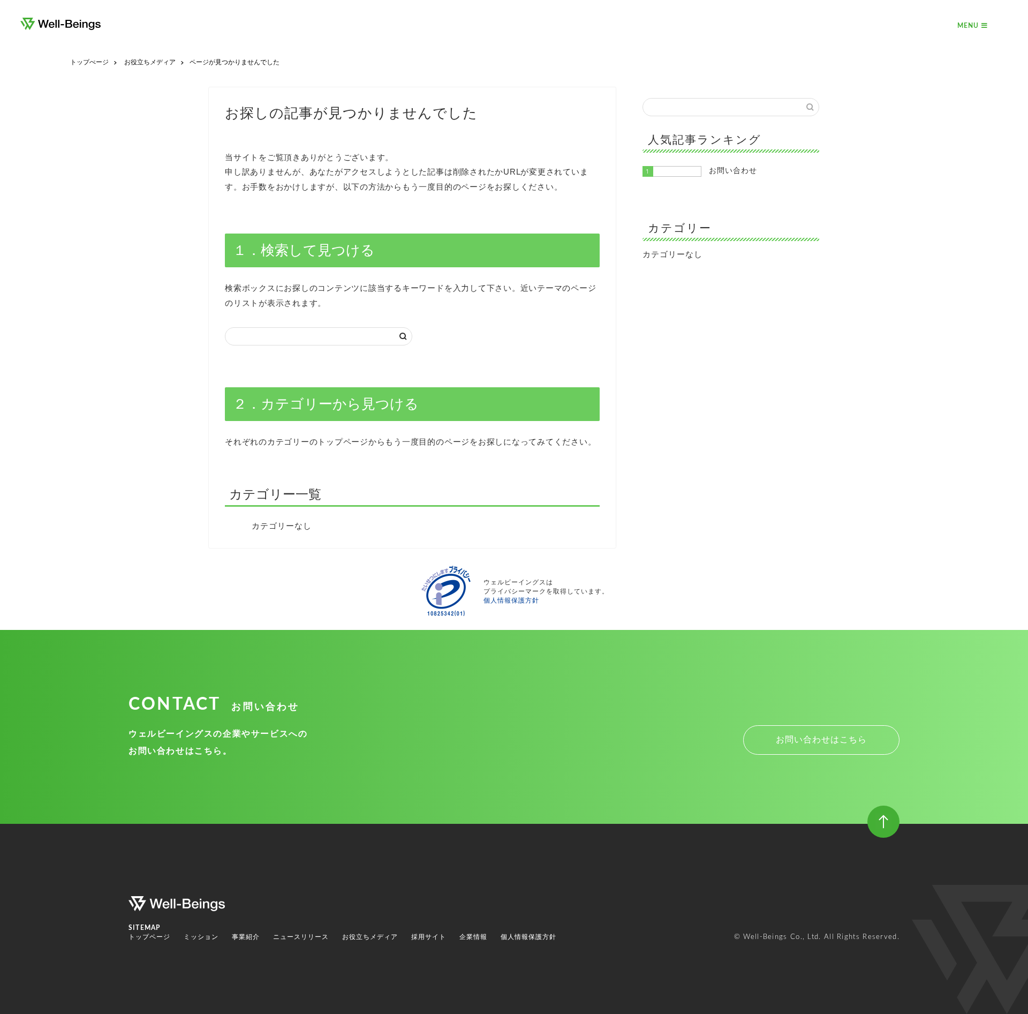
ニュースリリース (301, 937)
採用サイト (428, 937)
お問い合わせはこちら (821, 739)
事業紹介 (246, 937)
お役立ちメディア (370, 937)
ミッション (201, 937)
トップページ (149, 937)
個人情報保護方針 (511, 600)
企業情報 (473, 937)
